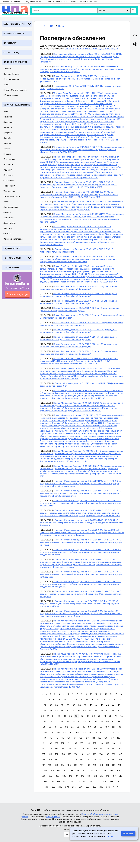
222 (64, 781)
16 (121, 694)
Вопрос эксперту (13, 33)
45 (119, 705)
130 (50, 743)
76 (50, 721)
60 (42, 716)
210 (70, 776)
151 (101, 748)
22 (70, 699)
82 (84, 721)
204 (111, 770)
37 (73, 705)
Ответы (7, 233)
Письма (7, 154)
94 (72, 727)
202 (97, 770)
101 (113, 727)
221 (58, 781)
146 (69, 748)
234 (67, 787)
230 (118, 781)
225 (84, 781)
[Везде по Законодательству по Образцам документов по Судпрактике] (114, 10)
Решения (7, 170)
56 (101, 710)
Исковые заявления (13, 239)
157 (56, 754)
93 (66, 727)
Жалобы (7, 138)
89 (44, 727)
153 (113, 748)
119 (63, 737)
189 (94, 765)
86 (107, 721)
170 (56, 759)
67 (82, 716)
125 (99, 737)
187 (82, 765)
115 (119, 732)
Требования (9, 185)
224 (78, 781)
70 (99, 716)
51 (73, 710)
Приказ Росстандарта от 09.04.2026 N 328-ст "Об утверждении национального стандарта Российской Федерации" (78, 345)
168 (43, 759)
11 (96, 694)
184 (62, 765)
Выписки (7, 127)
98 (95, 727)
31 (120, 699)
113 (107, 732)
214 (95, 776)
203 (104, 770)
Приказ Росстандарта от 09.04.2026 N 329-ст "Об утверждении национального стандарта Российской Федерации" (78, 338)
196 (58, 770)
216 (107, 776)
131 (56, 743)
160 (76, 754)
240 (108, 787)
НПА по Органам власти (15, 90)
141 (120, 743)
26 (92, 699)
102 (119, 727)
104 (51, 732)
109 (84, 732)
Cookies (109, 836)
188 (88, 765)
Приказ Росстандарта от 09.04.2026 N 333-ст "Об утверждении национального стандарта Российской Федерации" (78, 302)
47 (50, 710)
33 (50, 705)
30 (115, 699)
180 (120, 759)
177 (100, 759)
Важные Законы (11, 74)
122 (80, 737)
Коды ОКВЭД (11, 52)
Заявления (8, 122)
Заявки (6, 201)
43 (107, 705)
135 (81, 743)
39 (85, 705)
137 (94, 743)
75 (45, 721)
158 (63, 754)
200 (84, 770)
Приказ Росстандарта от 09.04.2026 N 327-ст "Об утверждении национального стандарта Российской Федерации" (78, 331)
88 (119, 721)
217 (114, 776)
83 (90, 721)
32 (45, 705)
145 (63, 748)
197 (65, 770)
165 (107, 754)
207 (50, 776)
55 (96, 710)
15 (116, 694)
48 (56, 710)
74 (121, 716)
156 (50, 754)
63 (59, 716)
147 (75, 748)
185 (69, 765)
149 (88, 748)
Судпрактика (11, 248)
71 (105, 716)
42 (102, 705)
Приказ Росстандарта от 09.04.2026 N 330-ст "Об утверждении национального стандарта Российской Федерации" (78, 352)
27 (98, 699)
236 (81, 787)
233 (60, 787)
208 (57, 776)
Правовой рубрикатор (50, 825)
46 (45, 710)
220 (52, 781)
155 (43, 754)
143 (50, 748)
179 (113, 759)
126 (105, 737)
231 (47, 787)
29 (109, 699)
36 (68, 705)
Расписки (8, 164)
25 (87, 699)
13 (106, 694)
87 (113, 721)
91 (55, 727)
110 (90, 732)
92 (61, 727)
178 (107, 759)
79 (68, 721)
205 (118, 770)
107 (71, 732)
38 (79, 705)
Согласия (8, 175)
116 (45, 737)
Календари (10, 43)
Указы (6, 84)
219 (45, 781)
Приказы (7, 116)
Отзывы (7, 212)
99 (101, 727)
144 (56, 748)
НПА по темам (10, 95)
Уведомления (10, 191)
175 (88, 759)
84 (96, 721)
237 (87, 787)
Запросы (7, 228)
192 (113, 765)
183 (56, 765)
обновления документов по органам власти (91, 48)
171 (63, 759)
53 (84, 710)
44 (113, 705)
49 (62, 710)
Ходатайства (10, 223)
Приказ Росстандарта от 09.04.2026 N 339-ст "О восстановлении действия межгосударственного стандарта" (79, 309)
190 (101, 765)
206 (44, 776)
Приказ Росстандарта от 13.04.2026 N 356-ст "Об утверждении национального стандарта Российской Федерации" (78, 287)
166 (113, 754)
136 (88, 743)
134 (75, 743)
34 (56, 705)
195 (52, 770)
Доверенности (10, 207)
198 (71, 770)
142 (43, 748)
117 (51, 737)
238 (94, 787)
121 (75, 737)
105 (58, 732)
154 (120, 748)
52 (79, 710)
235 (74, 787)
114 (113, 732)
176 (94, 759)
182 (49, 765)
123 (87, 737)
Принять (128, 833)
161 (82, 754)
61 (48, 716)
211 (77, 776)
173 (75, 759)
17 (44, 699)
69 (93, 716)
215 (101, 776)
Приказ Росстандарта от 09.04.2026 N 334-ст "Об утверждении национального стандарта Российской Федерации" (78, 294)
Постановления (11, 79)
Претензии (8, 217)
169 (50, 759)
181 (44, 765)
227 (98, 781)
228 (105, 781)
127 (112, 737)
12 (101, 694)
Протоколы (9, 159)
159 (69, 754)
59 (119, 710)
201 (91, 770)
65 (70, 716)
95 (78, 727)
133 (69, 743)
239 (101, 787)
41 (96, 705)
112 (101, 732)
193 (119, 765)
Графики (7, 132)
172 (68, 759)
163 (94, 754)
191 (107, 765)
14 (111, 694)
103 (45, 732)
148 (82, 748)
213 (89, 776)
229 (111, 781)
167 (120, 754)
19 (54, 699)
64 (65, 716)
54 (90, 710)
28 (103, 699)
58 (113, 710)
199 (77, 770)
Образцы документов (16, 104)
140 (114, 743)
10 (91, 694)
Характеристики (11, 196)
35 (62, 705)
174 (81, 759)
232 (53, 787)
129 (44, 743)
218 (120, 776)
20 (59, 699)
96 (84, 727)
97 (89, 727)
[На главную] (15, 10)
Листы (6, 148)
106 (64, 732)
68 (88, 716)
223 (71, 781)
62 (53, 716)
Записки (7, 143)
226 (91, 781)
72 (110, 716)
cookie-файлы (53, 816)
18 (49, 699)
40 (91, 705)
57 (107, 710)
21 (65, 699)
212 (82, 776)
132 (62, 743)
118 (57, 737)
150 (95, 748)
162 (88, 754)
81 (79, 721)
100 (107, 727)
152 (107, 748)
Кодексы (7, 68)
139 (107, 743)
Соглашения (9, 180)
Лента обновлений (73, 825)
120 (68, 737)
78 (62, 721)
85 (101, 721)
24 (81, 699)
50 (68, 710)
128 (118, 737)
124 (93, 737)
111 (96, 732)
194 (45, 770)
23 (75, 699)
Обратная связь (93, 825)
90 (50, 727)
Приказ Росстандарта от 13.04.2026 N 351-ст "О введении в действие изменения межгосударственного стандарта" (81, 323)
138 (101, 743)
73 (116, 716)
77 (56, 721)
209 (64, 776)
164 (101, 754)
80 (73, 721)
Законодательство (15, 62)
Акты (5, 111)
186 (75, 765)
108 (77, 732)
